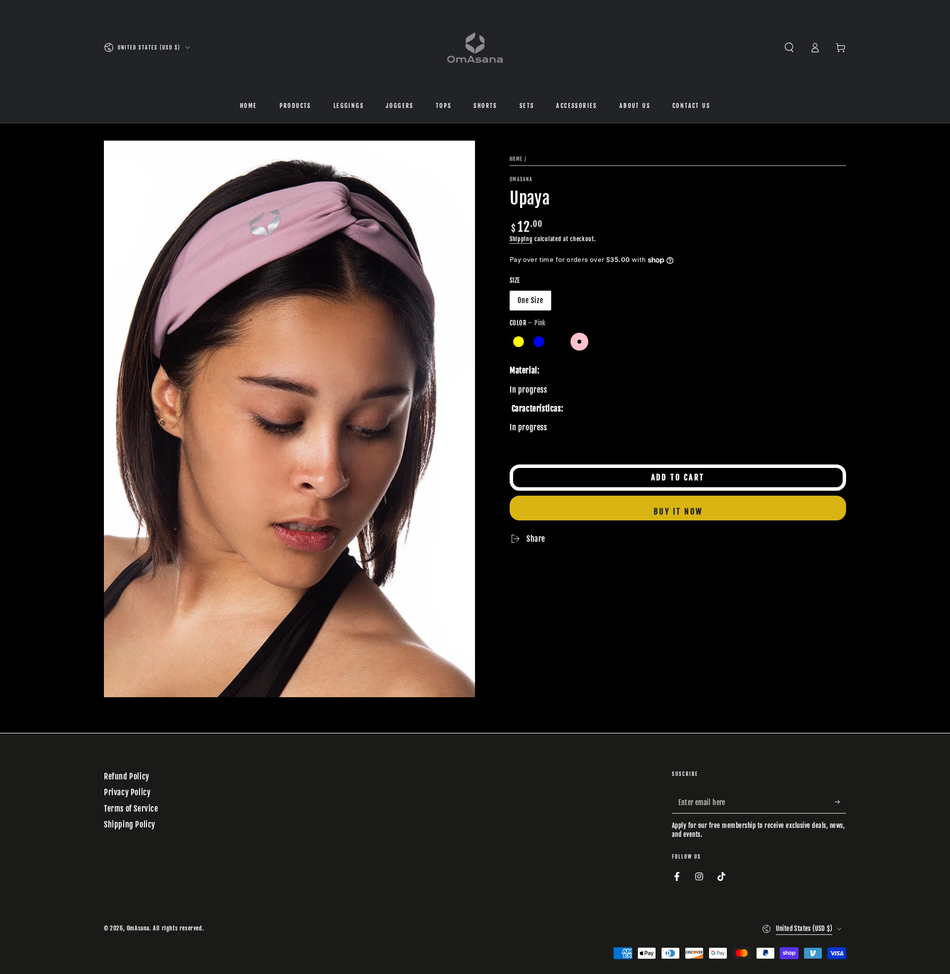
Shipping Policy (129, 824)
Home (516, 159)
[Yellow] (518, 342)
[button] (789, 47)
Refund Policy (126, 776)
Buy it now (678, 511)
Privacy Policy (127, 792)
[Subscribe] (840, 802)
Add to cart (678, 477)
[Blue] (539, 342)
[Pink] (579, 342)
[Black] (559, 342)
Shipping (521, 239)
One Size (530, 300)
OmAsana (521, 179)
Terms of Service (131, 809)
